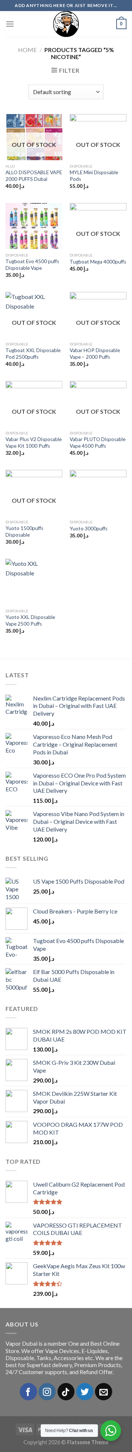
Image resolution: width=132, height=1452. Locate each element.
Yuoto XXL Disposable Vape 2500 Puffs (30, 620)
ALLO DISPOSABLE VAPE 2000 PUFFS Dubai (34, 175)
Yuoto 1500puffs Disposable (24, 531)
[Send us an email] (103, 1391)
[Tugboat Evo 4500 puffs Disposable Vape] (34, 226)
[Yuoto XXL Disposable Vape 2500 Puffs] (34, 582)
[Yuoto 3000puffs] (98, 493)
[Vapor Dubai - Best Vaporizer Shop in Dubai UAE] (66, 24)
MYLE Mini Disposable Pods (94, 175)
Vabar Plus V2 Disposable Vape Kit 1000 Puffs (34, 442)
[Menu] (10, 24)
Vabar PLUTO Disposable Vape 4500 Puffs (97, 442)
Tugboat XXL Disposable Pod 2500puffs (33, 353)
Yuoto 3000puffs (88, 528)
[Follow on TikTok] (66, 1391)
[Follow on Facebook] (28, 1391)
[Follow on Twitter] (85, 1391)
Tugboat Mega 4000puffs (98, 262)
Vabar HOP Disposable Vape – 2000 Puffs (95, 353)
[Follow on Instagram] (47, 1391)
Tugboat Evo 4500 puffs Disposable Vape (32, 264)
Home (27, 49)
